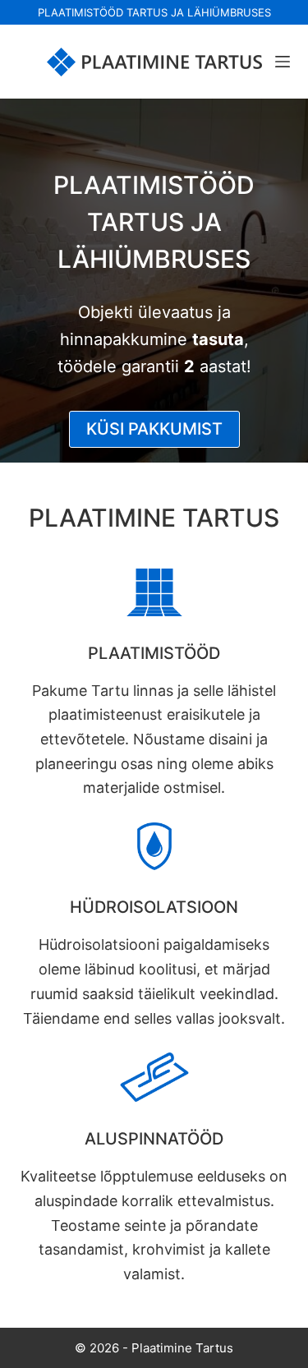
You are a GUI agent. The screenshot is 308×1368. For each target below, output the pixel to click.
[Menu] (282, 61)
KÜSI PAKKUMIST (154, 429)
